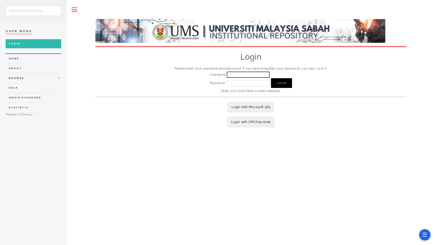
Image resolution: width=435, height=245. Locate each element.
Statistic (19, 107)
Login (14, 43)
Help (13, 88)
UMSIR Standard (25, 97)
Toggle (74, 9)
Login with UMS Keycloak (251, 122)
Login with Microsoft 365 (251, 107)
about (15, 68)
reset (320, 68)
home (14, 58)
